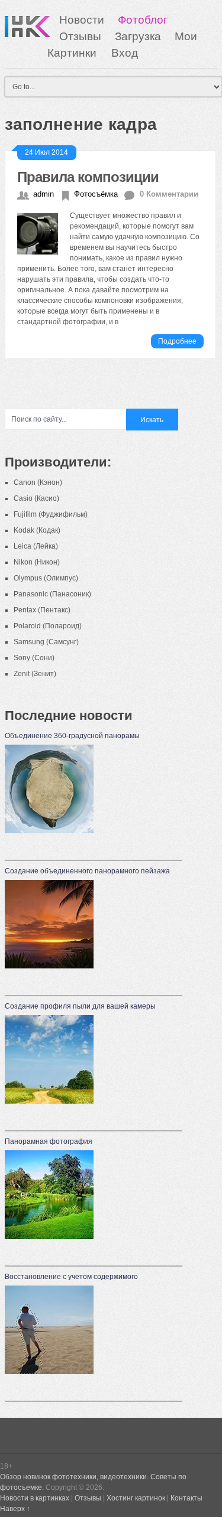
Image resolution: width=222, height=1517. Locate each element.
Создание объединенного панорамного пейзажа (87, 871)
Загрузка (138, 36)
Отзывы (80, 36)
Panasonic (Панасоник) (52, 594)
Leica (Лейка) (36, 546)
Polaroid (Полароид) (48, 626)
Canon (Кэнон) (38, 482)
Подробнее (177, 341)
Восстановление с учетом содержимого (71, 1277)
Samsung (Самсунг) (46, 642)
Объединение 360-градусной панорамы (72, 736)
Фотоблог (143, 20)
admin (43, 194)
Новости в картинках (34, 1498)
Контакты (186, 1498)
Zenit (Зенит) (35, 674)
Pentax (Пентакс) (42, 610)
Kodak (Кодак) (37, 530)
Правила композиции (88, 177)
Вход (124, 53)
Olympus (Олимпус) (46, 578)
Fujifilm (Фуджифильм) (51, 514)
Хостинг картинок (136, 1498)
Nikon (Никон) (37, 562)
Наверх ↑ (15, 1509)
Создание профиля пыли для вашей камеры (80, 1006)
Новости (81, 20)
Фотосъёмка (96, 194)
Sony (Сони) (34, 658)
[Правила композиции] (43, 232)
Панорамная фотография (48, 1141)
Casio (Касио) (36, 498)
